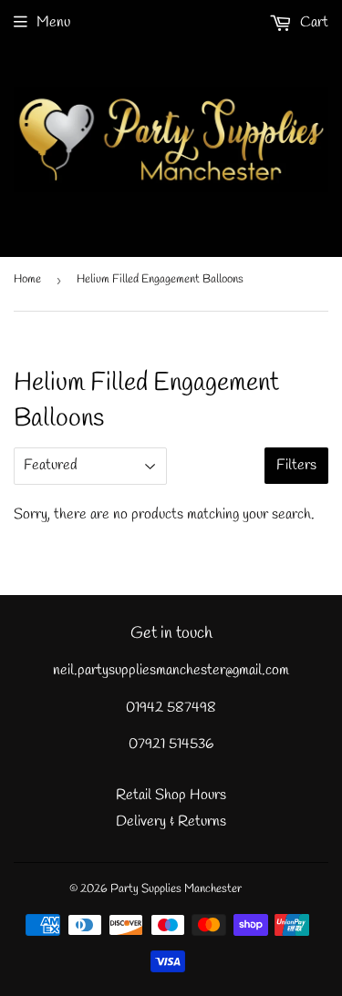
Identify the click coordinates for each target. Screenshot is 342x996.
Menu (53, 22)
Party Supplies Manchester (176, 889)
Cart (312, 22)
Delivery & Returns (171, 821)
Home (27, 279)
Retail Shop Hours (171, 795)
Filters (296, 465)
